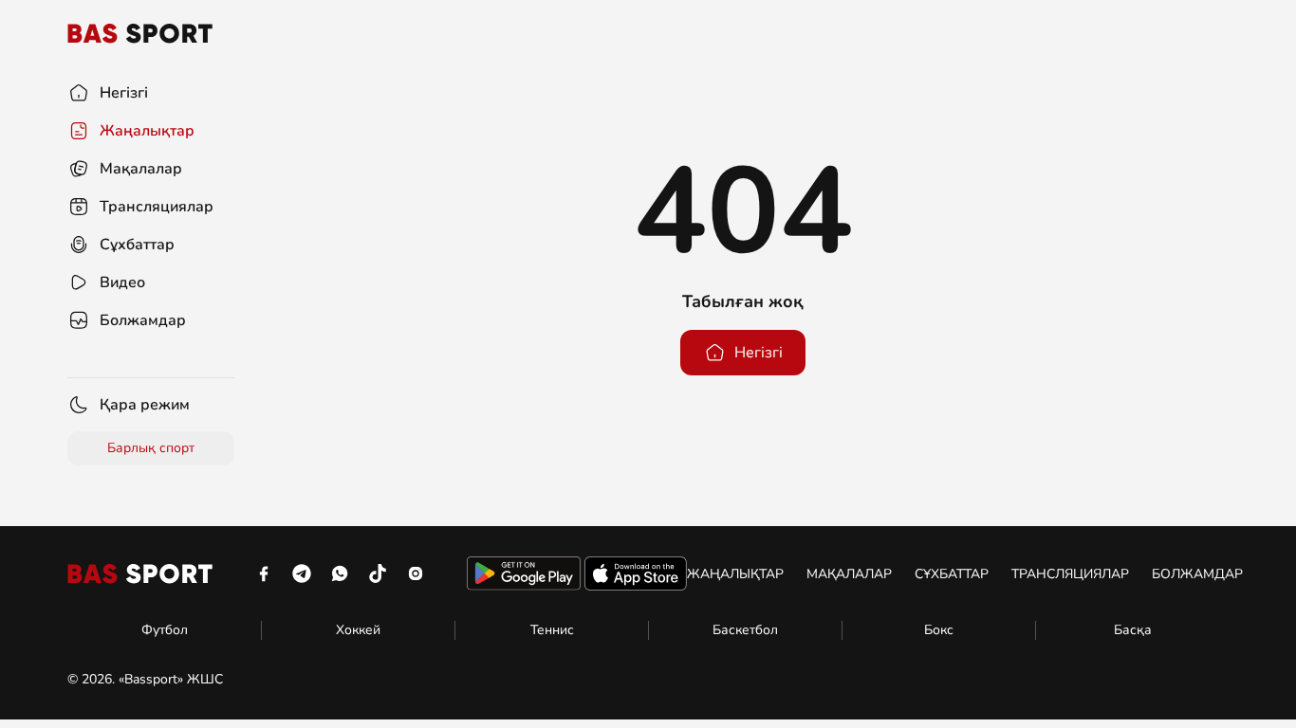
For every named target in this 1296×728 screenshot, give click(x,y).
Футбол (164, 630)
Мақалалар (849, 574)
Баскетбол (745, 630)
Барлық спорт (150, 448)
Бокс (938, 630)
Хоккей (358, 630)
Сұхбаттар (952, 574)
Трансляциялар (1070, 574)
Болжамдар (1197, 574)
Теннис (552, 630)
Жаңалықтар (735, 574)
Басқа (1133, 630)
